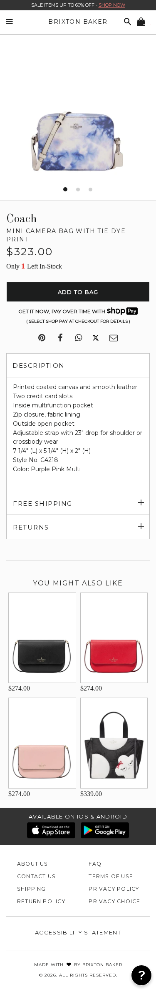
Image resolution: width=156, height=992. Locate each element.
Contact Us (36, 876)
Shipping (31, 889)
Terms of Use (111, 876)
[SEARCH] (126, 22)
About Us (32, 864)
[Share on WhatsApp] (78, 338)
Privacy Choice (114, 901)
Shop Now (112, 5)
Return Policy (41, 901)
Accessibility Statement (78, 932)
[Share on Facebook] (60, 338)
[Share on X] (95, 338)
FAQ (95, 864)
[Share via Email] (113, 338)
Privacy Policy (114, 889)
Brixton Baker (77, 21)
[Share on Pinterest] (42, 338)
